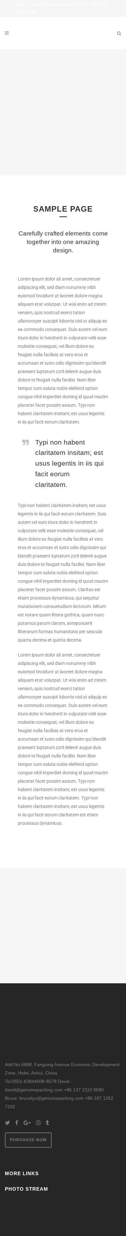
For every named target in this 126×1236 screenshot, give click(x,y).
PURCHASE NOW (28, 1140)
